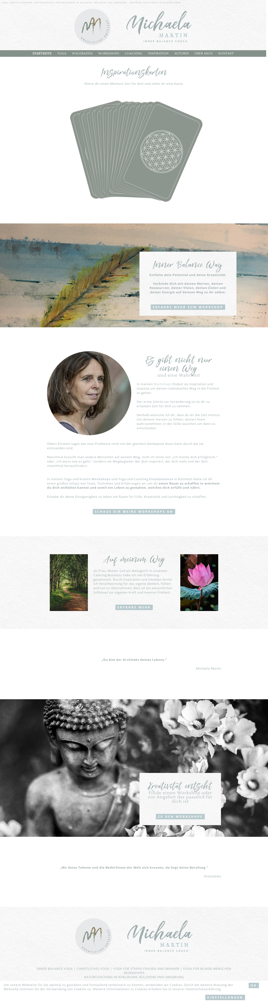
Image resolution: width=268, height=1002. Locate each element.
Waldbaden (82, 53)
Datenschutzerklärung (203, 989)
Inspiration (158, 53)
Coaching (133, 53)
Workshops (108, 53)
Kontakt (226, 53)
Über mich (204, 53)
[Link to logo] (133, 27)
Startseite (42, 53)
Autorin (181, 53)
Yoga (61, 53)
